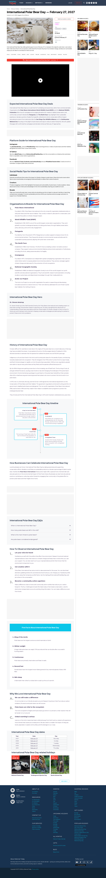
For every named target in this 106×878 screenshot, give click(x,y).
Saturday (55, 832)
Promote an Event (37, 817)
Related (65, 54)
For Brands (34, 803)
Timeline (37, 54)
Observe (60, 54)
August (55, 803)
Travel (75, 806)
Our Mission (35, 791)
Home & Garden (78, 798)
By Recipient (77, 819)
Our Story (34, 793)
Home (8, 8)
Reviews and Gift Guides (59, 845)
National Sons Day (79, 831)
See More (64, 781)
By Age (76, 812)
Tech (75, 804)
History (32, 54)
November (56, 808)
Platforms (13, 54)
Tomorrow (55, 817)
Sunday (55, 822)
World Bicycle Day (79, 839)
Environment (58, 28)
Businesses (43, 54)
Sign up (78, 3)
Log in (70, 3)
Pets (75, 801)
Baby (75, 791)
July (54, 801)
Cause (19, 15)
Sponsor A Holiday (36, 827)
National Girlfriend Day (80, 826)
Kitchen (76, 799)
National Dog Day (78, 840)
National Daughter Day (80, 837)
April (54, 796)
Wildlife (64, 28)
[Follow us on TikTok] (96, 3)
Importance (54, 54)
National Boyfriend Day (80, 829)
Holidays (29, 2)
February (55, 793)
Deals (8, 54)
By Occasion (77, 816)
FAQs (48, 54)
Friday (54, 831)
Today (21, 2)
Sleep (75, 803)
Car (75, 793)
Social (19, 54)
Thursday (55, 829)
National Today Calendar (59, 839)
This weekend (56, 819)
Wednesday (56, 827)
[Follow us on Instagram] (91, 3)
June (54, 799)
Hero (28, 54)
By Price (76, 817)
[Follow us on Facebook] (89, 3)
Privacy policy (35, 869)
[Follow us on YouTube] (87, 3)
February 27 (34, 738)
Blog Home (56, 852)
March (54, 795)
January (55, 791)
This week (55, 821)
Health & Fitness (78, 796)
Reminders (48, 2)
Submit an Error (36, 819)
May (54, 798)
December (56, 809)
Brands (24, 54)
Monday (55, 824)
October (55, 806)
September (56, 804)
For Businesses (36, 799)
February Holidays (15, 8)
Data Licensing (36, 829)
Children (76, 795)
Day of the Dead (78, 827)
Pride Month (77, 834)
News (33, 808)
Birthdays (38, 2)
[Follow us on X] (94, 3)
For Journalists (35, 801)
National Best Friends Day (81, 835)
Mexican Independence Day (81, 832)
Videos (33, 811)
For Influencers (36, 804)
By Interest (77, 814)
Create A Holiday (36, 826)
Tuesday (55, 826)
